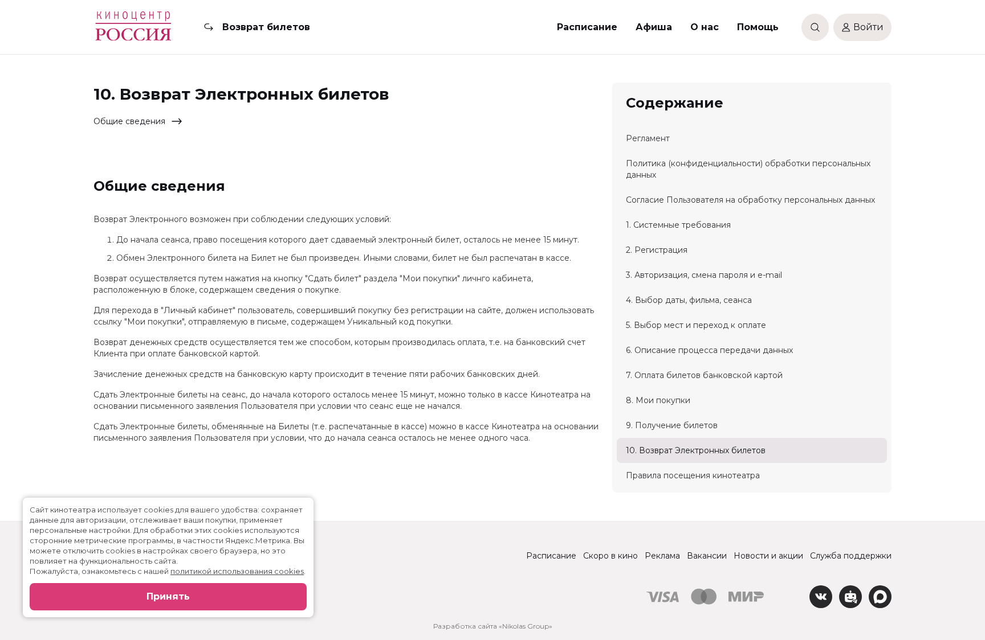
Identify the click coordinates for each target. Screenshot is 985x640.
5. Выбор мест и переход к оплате (696, 325)
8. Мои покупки (658, 400)
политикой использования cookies (237, 571)
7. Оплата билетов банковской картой (704, 375)
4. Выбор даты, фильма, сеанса (689, 300)
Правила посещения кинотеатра (693, 475)
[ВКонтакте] (820, 596)
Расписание (587, 27)
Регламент (648, 138)
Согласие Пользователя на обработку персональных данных (750, 200)
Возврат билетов (266, 27)
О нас (704, 27)
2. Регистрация (656, 250)
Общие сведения (129, 121)
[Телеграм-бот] (850, 596)
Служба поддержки (851, 556)
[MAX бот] (880, 596)
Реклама (662, 556)
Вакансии (707, 556)
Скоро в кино (610, 556)
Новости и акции (768, 556)
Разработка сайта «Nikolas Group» (492, 626)
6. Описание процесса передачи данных (709, 350)
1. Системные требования (678, 225)
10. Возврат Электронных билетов (696, 450)
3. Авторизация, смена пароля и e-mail (704, 275)
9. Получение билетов (672, 425)
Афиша (654, 27)
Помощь (758, 27)
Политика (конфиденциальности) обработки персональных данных (748, 169)
